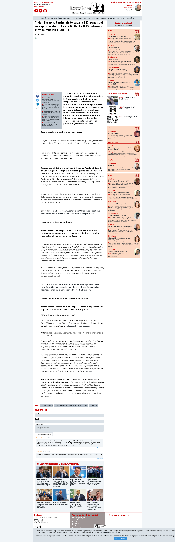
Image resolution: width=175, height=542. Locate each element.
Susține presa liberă (123, 24)
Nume (37, 413)
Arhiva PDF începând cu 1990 (43, 2)
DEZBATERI (111, 18)
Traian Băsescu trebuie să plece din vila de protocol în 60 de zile (51, 112)
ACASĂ (43, 18)
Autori (131, 2)
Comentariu (39, 425)
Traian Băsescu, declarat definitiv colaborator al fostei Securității (50, 124)
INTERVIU (82, 18)
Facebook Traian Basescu (79, 326)
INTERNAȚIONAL (65, 18)
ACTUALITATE (53, 18)
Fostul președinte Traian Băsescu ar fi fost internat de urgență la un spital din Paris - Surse (50, 118)
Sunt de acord (120, 538)
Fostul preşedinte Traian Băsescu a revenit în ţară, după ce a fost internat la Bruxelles (50, 107)
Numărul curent (117, 2)
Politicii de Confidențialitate (110, 532)
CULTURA (91, 18)
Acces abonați (39, 6)
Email (37, 419)
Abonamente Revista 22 (42, 4)
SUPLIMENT (121, 18)
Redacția (138, 2)
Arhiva (125, 2)
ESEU (98, 18)
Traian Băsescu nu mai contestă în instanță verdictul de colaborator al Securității (50, 100)
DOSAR (103, 18)
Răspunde (100, 448)
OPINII (75, 18)
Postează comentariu (44, 434)
